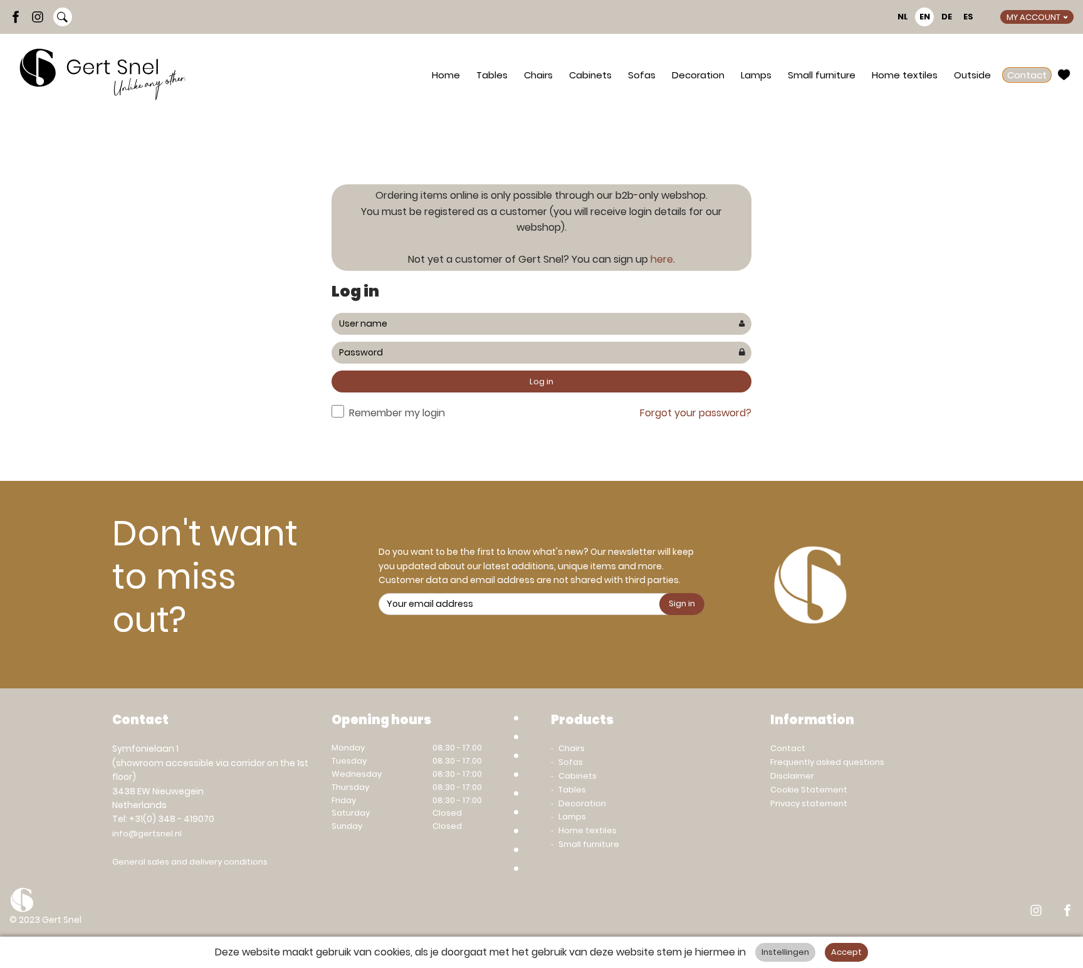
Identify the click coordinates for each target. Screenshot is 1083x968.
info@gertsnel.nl (147, 833)
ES (968, 17)
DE (946, 17)
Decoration (698, 75)
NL (902, 17)
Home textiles (905, 75)
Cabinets (590, 75)
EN (924, 17)
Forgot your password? (695, 413)
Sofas (642, 75)
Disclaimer (792, 776)
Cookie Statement (808, 790)
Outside (972, 75)
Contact (1027, 75)
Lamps (756, 75)
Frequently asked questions (827, 762)
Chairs (538, 75)
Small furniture (821, 75)
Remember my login (397, 413)
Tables (492, 75)
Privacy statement (808, 803)
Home (446, 75)
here (662, 259)
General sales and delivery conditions (190, 862)
